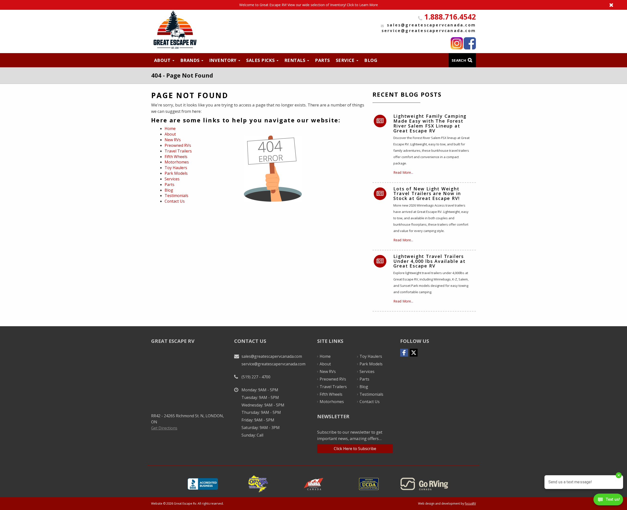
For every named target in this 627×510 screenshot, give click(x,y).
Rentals (295, 60)
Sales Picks (261, 60)
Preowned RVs (178, 145)
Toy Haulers (176, 167)
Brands (190, 60)
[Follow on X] (414, 353)
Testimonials (176, 195)
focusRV (470, 503)
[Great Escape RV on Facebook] (470, 43)
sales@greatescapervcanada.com (431, 25)
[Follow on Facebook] (404, 353)
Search (459, 60)
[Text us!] (608, 500)
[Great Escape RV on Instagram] (457, 43)
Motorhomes (177, 162)
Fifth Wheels (176, 156)
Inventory (223, 60)
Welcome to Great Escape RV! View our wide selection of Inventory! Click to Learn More (313, 5)
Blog (370, 60)
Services (172, 179)
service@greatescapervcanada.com (429, 30)
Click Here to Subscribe (355, 448)
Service (346, 60)
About (163, 60)
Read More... (403, 172)
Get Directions (164, 428)
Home (170, 128)
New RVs (173, 139)
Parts (322, 60)
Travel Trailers (178, 151)
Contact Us (175, 201)
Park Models (176, 173)
